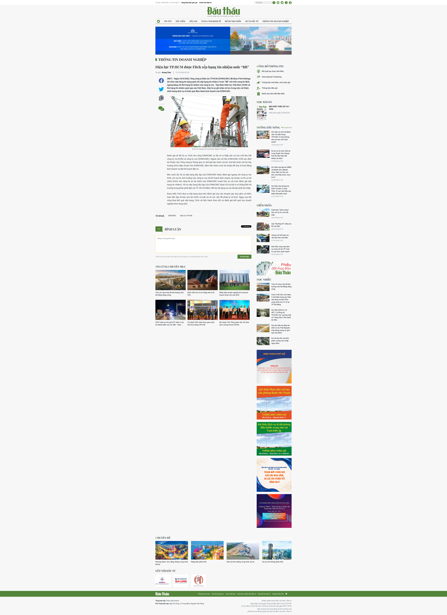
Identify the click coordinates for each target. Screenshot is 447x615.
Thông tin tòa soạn (204, 594)
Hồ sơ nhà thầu (233, 21)
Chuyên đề (162, 537)
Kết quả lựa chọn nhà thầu (273, 71)
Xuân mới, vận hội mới (235, 562)
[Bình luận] (161, 106)
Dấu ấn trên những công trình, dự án (169, 562)
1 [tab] (283, 538)
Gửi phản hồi (287, 127)
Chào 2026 (266, 562)
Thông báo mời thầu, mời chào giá (276, 82)
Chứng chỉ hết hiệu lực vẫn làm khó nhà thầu (280, 236)
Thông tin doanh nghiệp (275, 21)
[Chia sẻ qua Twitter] (161, 89)
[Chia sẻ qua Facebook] (161, 80)
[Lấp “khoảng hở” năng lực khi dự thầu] (263, 226)
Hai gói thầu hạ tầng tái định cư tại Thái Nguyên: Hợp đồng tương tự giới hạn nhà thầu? (280, 329)
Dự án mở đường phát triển (201, 562)
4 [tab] (289, 538)
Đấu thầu (181, 21)
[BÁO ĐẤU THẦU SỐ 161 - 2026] (262, 113)
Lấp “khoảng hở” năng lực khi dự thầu (281, 225)
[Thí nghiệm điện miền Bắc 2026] (162, 580)
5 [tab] (291, 538)
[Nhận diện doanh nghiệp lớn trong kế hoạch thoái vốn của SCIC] (234, 280)
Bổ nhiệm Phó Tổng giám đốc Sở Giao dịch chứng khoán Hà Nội (234, 323)
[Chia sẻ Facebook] (278, 2)
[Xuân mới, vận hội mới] (243, 550)
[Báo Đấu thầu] (162, 594)
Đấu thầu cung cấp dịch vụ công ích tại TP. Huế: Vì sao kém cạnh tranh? (280, 249)
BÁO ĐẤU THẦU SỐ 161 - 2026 (279, 107)
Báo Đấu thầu (223, 12)
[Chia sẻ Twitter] (282, 2)
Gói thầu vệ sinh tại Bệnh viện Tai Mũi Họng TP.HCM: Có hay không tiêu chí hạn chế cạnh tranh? (281, 137)
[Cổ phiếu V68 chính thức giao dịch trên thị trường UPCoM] (202, 310)
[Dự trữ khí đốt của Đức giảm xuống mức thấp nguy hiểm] (263, 341)
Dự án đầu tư (252, 21)
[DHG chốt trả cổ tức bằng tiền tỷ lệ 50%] (202, 280)
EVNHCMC (172, 216)
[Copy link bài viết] (161, 98)
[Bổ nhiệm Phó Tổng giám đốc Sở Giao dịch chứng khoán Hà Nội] (234, 310)
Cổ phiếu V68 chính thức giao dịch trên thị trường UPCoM (200, 323)
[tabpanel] (171, 552)
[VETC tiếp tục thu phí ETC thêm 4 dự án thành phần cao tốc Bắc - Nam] (170, 310)
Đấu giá (193, 21)
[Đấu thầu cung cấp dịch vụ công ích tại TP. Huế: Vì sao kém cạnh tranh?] (263, 249)
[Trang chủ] (158, 21)
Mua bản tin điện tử (264, 594)
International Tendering (271, 77)
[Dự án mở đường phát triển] (207, 550)
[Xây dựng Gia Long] (181, 580)
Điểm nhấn (264, 205)
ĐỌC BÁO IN (264, 102)
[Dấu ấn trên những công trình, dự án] (171, 550)
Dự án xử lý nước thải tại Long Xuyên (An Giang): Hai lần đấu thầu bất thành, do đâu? (280, 154)
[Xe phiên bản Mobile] (286, 2)
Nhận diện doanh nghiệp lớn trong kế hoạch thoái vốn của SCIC (233, 293)
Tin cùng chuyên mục (170, 266)
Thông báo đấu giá (269, 88)
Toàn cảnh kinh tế (211, 21)
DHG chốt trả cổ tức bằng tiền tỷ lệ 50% (200, 293)
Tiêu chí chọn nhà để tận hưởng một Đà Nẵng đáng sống (169, 293)
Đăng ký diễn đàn (278, 594)
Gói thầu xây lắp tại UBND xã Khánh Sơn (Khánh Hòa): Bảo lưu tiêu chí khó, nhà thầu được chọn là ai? (281, 172)
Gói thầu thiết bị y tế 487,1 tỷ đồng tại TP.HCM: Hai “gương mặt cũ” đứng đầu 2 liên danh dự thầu (281, 315)
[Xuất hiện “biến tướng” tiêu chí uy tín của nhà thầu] (263, 213)
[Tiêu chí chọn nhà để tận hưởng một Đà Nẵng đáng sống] (170, 280)
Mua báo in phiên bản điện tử (246, 594)
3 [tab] (287, 538)
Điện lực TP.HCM (186, 216)
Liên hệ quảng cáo (218, 594)
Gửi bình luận (244, 257)
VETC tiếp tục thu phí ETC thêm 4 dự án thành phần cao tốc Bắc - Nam (169, 323)
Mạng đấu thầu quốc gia (189, 2)
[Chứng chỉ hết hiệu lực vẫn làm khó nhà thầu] (263, 238)
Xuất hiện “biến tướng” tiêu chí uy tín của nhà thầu (280, 212)
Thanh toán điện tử (205, 2)
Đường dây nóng (268, 127)
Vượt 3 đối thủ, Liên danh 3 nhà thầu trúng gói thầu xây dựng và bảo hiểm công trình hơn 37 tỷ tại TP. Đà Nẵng (281, 300)
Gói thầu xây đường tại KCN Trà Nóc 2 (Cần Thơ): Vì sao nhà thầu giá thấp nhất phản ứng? (281, 189)
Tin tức (168, 21)
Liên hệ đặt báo (230, 594)
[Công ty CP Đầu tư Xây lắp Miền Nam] (198, 580)
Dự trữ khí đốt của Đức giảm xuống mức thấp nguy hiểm (280, 340)
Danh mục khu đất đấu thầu (273, 94)
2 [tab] (285, 538)
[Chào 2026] (278, 550)
